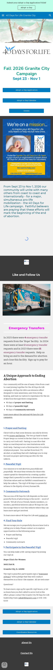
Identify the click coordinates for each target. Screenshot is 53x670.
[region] (26, 6)
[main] (27, 71)
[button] (3, 15)
